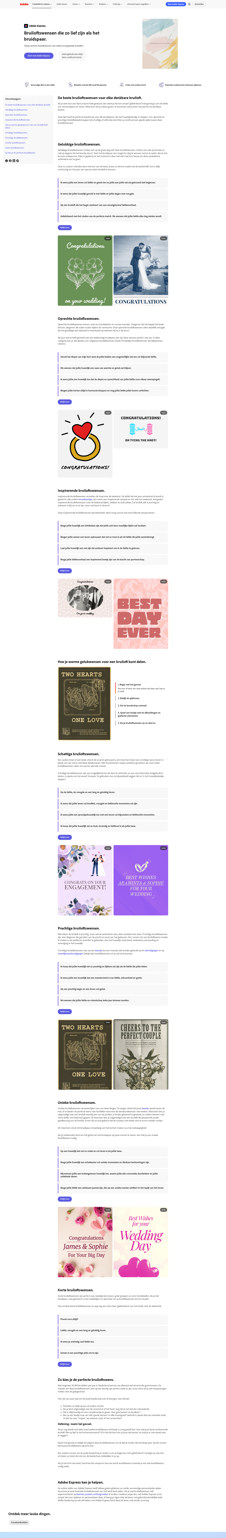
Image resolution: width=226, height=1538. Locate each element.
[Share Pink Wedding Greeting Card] (109, 582)
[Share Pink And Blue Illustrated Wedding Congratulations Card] (165, 413)
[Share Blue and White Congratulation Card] (165, 238)
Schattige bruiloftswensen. (16, 132)
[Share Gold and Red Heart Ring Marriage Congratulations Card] (109, 413)
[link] (6, 160)
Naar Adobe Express (176, 4)
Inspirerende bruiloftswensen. (17, 120)
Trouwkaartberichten (19, 1522)
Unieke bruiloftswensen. (15, 142)
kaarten (80, 1494)
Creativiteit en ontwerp (41, 4)
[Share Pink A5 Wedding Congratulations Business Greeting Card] (109, 1210)
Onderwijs (116, 4)
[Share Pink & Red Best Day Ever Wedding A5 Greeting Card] (165, 582)
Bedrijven (102, 4)
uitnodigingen (151, 950)
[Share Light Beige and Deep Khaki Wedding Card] (109, 1022)
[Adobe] (24, 4)
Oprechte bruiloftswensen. (16, 115)
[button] (189, 4)
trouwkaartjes (85, 499)
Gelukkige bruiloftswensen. (16, 110)
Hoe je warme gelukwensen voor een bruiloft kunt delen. (26, 126)
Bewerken (88, 4)
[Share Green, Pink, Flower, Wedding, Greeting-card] (109, 238)
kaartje (98, 950)
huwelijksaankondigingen (70, 953)
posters (88, 1494)
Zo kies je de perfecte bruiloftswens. (20, 153)
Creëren (75, 4)
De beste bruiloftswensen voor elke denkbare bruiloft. (27, 105)
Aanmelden (199, 4)
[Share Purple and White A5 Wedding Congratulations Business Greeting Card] (165, 848)
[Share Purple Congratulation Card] (109, 848)
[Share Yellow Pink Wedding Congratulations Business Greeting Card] (165, 1210)
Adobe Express (62, 4)
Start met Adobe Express (39, 55)
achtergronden (100, 1494)
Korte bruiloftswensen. (14, 148)
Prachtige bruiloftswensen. (16, 138)
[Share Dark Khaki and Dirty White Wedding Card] (165, 1022)
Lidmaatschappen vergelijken (138, 4)
